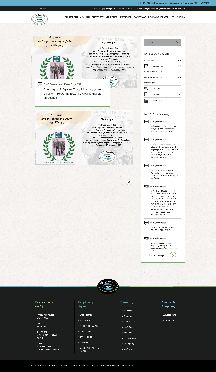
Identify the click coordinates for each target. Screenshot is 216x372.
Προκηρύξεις (162, 83)
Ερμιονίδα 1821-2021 (158, 17)
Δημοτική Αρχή (169, 315)
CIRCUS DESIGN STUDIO (124, 366)
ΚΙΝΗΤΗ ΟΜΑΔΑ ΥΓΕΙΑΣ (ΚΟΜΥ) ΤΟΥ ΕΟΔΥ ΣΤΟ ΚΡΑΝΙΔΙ (164, 228)
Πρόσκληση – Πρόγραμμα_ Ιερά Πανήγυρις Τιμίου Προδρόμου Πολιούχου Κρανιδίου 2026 (163, 128)
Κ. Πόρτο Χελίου (129, 322)
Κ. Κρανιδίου (127, 311)
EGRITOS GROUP (88, 366)
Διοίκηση (85, 17)
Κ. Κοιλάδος (127, 327)
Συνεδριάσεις (166, 88)
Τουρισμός (125, 17)
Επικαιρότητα (166, 66)
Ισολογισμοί (168, 320)
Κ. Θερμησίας (128, 344)
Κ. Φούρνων (127, 349)
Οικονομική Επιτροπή (162, 77)
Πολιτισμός (140, 17)
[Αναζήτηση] (177, 42)
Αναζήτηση (151, 42)
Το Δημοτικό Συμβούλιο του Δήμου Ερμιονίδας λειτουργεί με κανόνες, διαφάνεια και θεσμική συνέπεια (145, 9)
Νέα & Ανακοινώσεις (89, 326)
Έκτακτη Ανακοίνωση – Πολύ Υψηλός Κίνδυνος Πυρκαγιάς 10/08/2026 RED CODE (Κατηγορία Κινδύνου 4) (164, 174)
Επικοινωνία (178, 17)
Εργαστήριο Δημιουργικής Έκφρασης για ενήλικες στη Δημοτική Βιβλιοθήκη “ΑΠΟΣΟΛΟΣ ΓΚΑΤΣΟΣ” (164, 247)
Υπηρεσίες (112, 17)
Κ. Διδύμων (127, 333)
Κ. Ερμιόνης (127, 316)
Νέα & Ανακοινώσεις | (53, 84)
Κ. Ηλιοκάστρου (129, 338)
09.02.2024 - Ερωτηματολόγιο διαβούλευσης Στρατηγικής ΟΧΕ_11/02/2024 (158, 3)
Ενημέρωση (71, 17)
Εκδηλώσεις (166, 101)
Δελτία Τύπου (162, 60)
